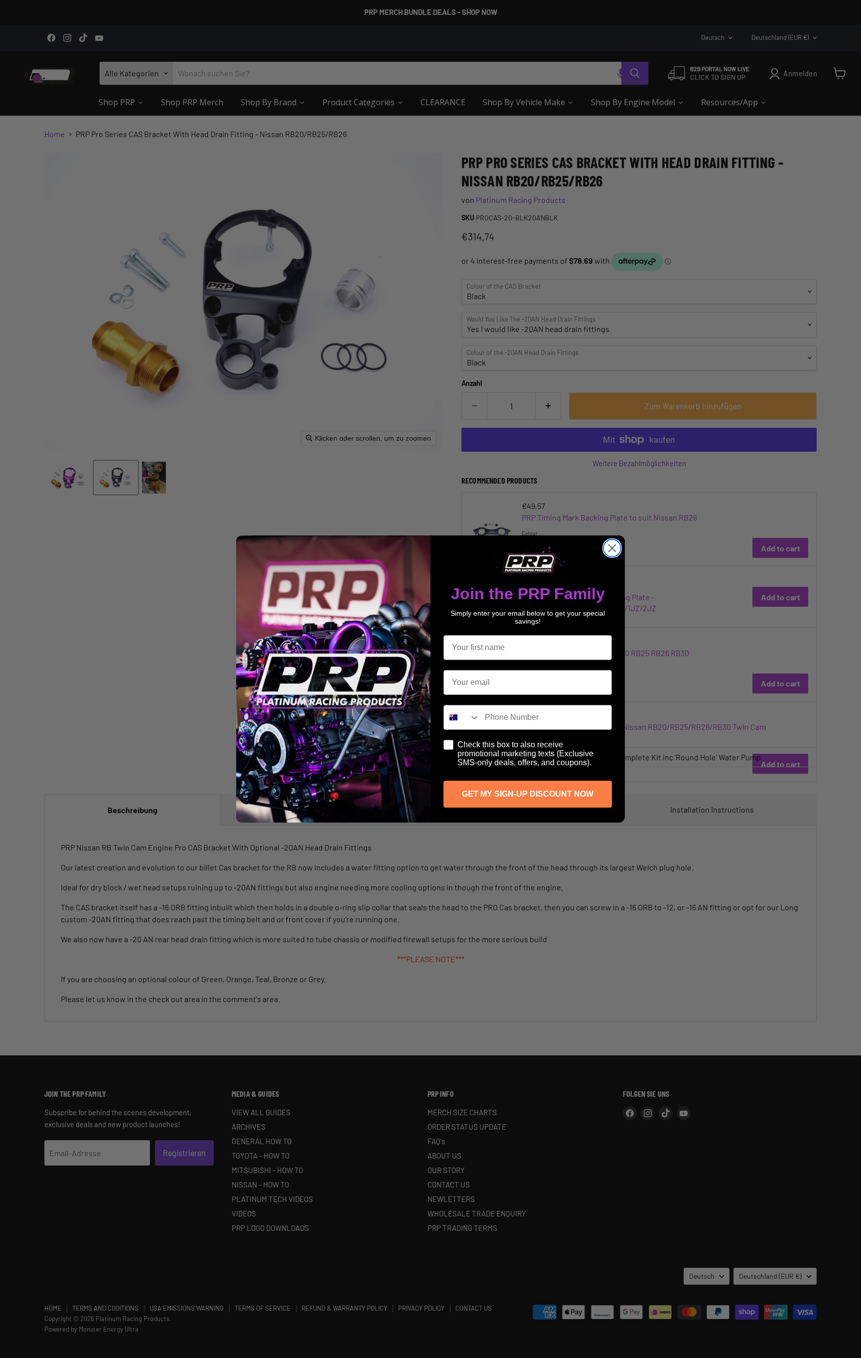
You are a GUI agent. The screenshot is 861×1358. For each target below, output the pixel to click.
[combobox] (462, 717)
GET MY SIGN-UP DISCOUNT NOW (527, 794)
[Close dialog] (612, 548)
